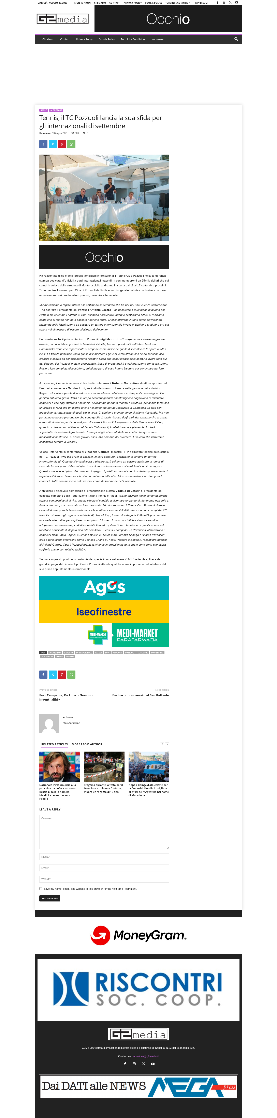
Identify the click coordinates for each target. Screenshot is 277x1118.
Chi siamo (100, 2)
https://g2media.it (71, 723)
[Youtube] (236, 2)
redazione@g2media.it (146, 1056)
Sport (44, 110)
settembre (143, 652)
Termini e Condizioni (178, 2)
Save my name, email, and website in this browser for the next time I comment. (90, 888)
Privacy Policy (132, 2)
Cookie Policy (153, 2)
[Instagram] (224, 2)
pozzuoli (129, 652)
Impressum (200, 2)
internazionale (84, 652)
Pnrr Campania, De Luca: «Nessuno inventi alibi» (65, 697)
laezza (98, 652)
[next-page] (167, 744)
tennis (59, 656)
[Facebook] (217, 2)
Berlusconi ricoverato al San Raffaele (140, 695)
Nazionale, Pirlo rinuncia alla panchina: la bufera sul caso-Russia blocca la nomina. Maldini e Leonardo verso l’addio (57, 792)
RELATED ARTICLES (54, 744)
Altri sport (56, 110)
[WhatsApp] (71, 144)
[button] (236, 39)
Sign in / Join (82, 2)
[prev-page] (162, 744)
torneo (70, 656)
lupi (107, 652)
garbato (68, 652)
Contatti (114, 2)
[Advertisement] (138, 74)
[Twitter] (230, 2)
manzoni (117, 652)
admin (46, 132)
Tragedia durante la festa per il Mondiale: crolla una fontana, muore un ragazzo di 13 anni (103, 788)
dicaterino (55, 652)
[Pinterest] (62, 144)
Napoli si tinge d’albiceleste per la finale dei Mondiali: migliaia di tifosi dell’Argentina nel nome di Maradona (149, 790)
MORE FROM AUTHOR (87, 744)
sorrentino (157, 652)
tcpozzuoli (47, 656)
